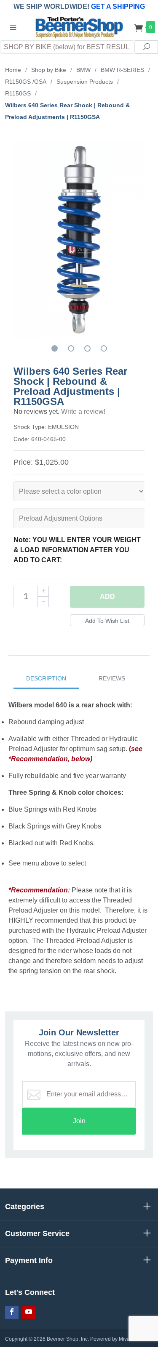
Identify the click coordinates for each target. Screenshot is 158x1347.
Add (107, 596)
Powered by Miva (110, 1339)
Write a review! (83, 411)
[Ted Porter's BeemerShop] (78, 26)
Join (79, 1121)
